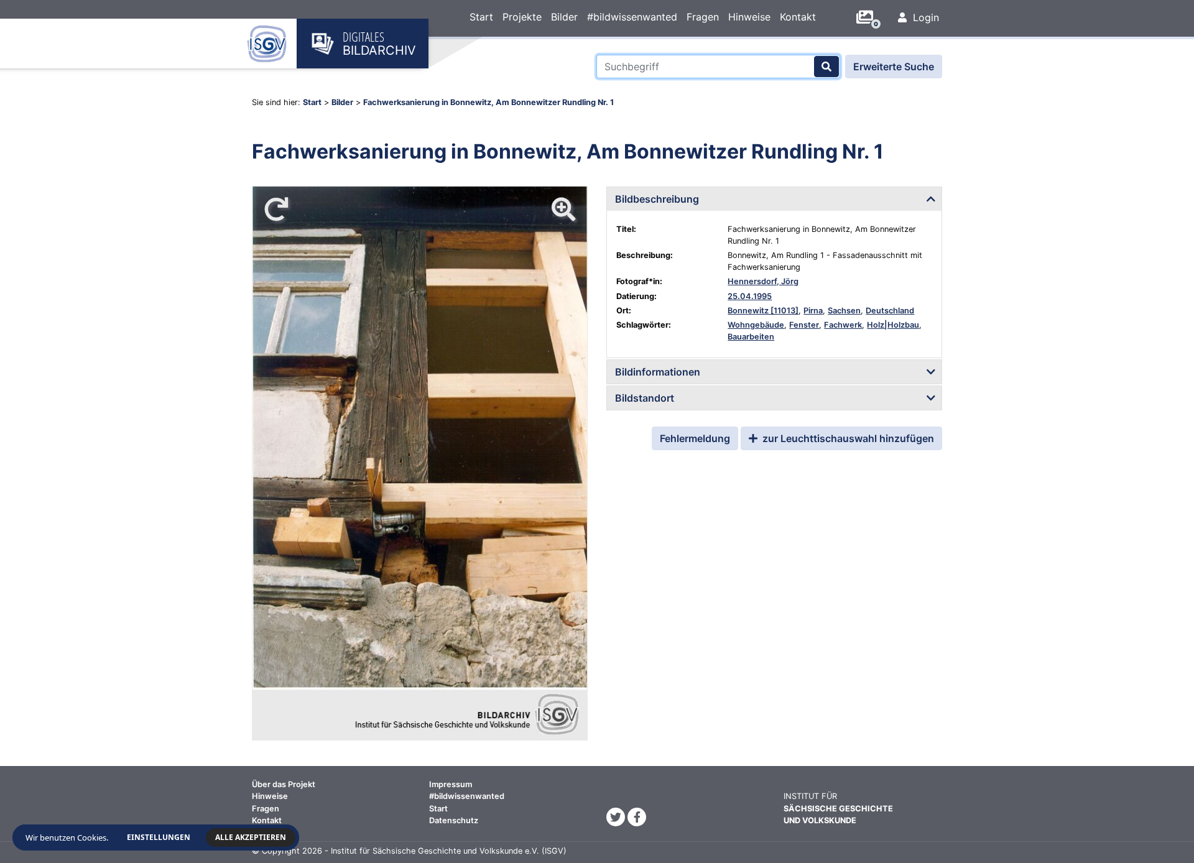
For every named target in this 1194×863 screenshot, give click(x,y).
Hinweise (749, 17)
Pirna (813, 310)
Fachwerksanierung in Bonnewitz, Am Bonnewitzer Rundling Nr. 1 (488, 102)
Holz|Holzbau (893, 325)
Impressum (450, 784)
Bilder (564, 17)
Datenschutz (453, 820)
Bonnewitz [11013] (763, 310)
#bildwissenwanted (632, 17)
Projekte (522, 17)
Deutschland (890, 310)
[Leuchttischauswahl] (869, 17)
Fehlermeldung (695, 438)
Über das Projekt (283, 784)
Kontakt (798, 17)
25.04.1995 (750, 296)
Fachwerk (843, 325)
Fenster (804, 325)
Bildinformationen (657, 372)
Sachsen (844, 310)
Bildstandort (644, 398)
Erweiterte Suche (893, 66)
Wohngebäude (756, 325)
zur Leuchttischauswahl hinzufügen (847, 438)
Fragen (703, 17)
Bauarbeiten (751, 336)
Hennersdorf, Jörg (763, 281)
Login (924, 17)
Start (481, 17)
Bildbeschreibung (657, 199)
